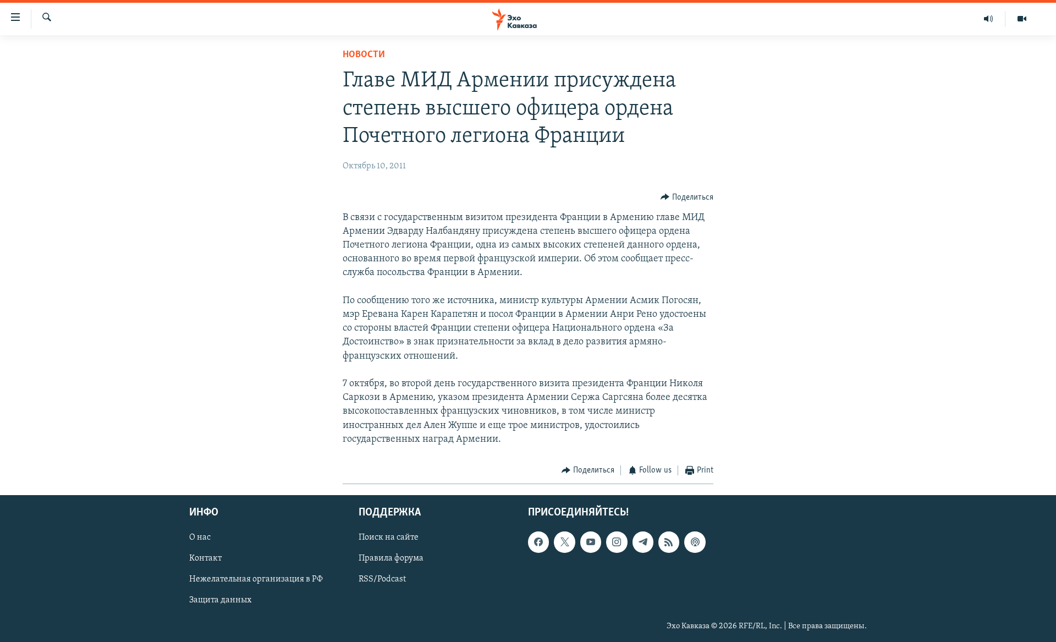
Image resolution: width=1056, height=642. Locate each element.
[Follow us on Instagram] (616, 542)
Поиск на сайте (389, 538)
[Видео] (1021, 18)
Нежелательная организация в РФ (256, 579)
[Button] (687, 197)
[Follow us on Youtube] (590, 542)
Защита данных (220, 600)
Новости (364, 55)
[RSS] (668, 542)
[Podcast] (694, 542)
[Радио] (988, 18)
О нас (200, 538)
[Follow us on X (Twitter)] (564, 542)
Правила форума (391, 559)
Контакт (205, 559)
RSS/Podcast (382, 579)
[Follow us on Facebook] (538, 542)
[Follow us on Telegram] (642, 542)
